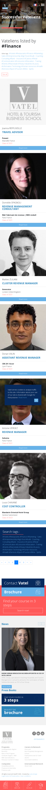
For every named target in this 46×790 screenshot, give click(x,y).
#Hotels (12, 53)
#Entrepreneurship (13, 56)
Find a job (28, 749)
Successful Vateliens (31, 760)
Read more (23, 148)
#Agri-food (25, 56)
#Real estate (13, 64)
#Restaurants (21, 53)
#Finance (29, 53)
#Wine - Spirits (28, 69)
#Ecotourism (20, 61)
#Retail (34, 58)
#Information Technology (11, 66)
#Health (40, 66)
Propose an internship (9, 768)
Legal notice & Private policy (10, 776)
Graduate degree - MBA (9, 755)
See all (5, 74)
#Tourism (18, 69)
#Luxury (35, 64)
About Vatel (28, 766)
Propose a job (6, 770)
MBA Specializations (8, 758)
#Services (5, 69)
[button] (39, 623)
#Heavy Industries (25, 64)
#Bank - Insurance (17, 58)
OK (36, 400)
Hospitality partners (8, 766)
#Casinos (28, 58)
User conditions (26, 776)
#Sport (12, 69)
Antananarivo (39, 739)
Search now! (23, 610)
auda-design (33, 774)
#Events (5, 64)
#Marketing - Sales (34, 537)
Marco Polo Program (8, 753)
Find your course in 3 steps (10, 760)
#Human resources (28, 66)
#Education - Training (33, 61)
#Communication (8, 61)
